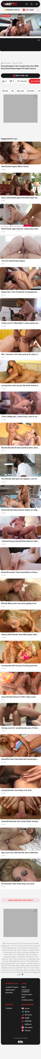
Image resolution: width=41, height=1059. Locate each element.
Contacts (8, 1008)
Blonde (5, 91)
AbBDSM (28, 1021)
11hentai (27, 1030)
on (13, 16)
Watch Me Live (21, 76)
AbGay (27, 1012)
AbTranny (28, 1015)
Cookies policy (27, 1000)
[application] (20, 24)
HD (12, 91)
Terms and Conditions (25, 991)
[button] (20, 25)
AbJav (27, 1008)
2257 (23, 997)
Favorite (23, 81)
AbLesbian (29, 1027)
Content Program (11, 987)
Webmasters (10, 990)
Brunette (30, 91)
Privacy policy (27, 994)
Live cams (29, 10)
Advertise (9, 992)
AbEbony (28, 1024)
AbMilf (27, 1018)
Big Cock (20, 91)
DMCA (24, 987)
